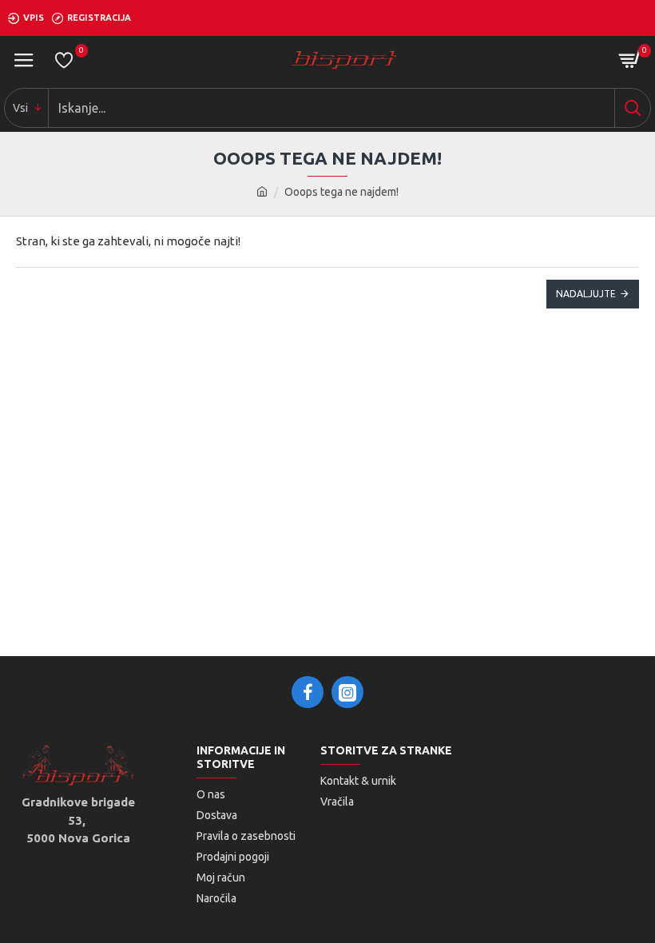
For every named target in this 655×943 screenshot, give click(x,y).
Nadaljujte (586, 293)
